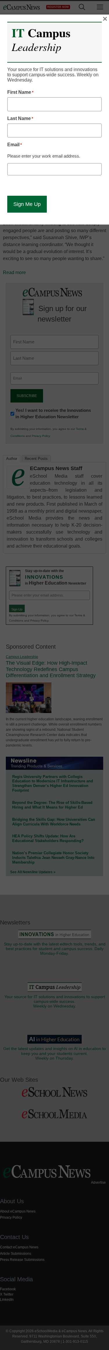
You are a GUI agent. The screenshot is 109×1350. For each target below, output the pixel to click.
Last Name (20, 118)
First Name (20, 92)
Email (14, 144)
